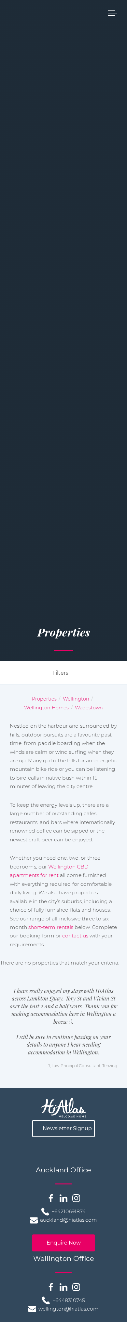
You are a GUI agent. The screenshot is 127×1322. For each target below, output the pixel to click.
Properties (44, 699)
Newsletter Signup (67, 1128)
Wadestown (89, 708)
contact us (75, 936)
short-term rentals (50, 927)
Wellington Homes (46, 708)
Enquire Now (64, 1243)
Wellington (76, 699)
